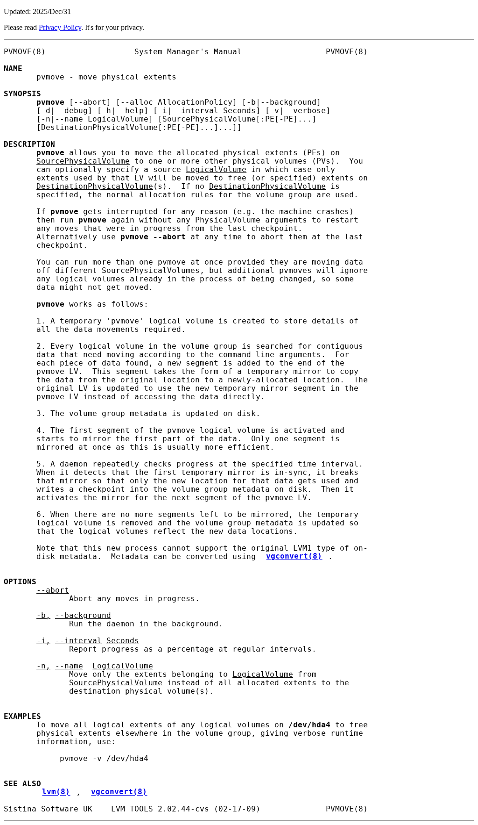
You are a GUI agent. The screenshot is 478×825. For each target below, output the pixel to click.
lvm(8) (56, 792)
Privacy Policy (60, 27)
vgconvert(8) (294, 556)
